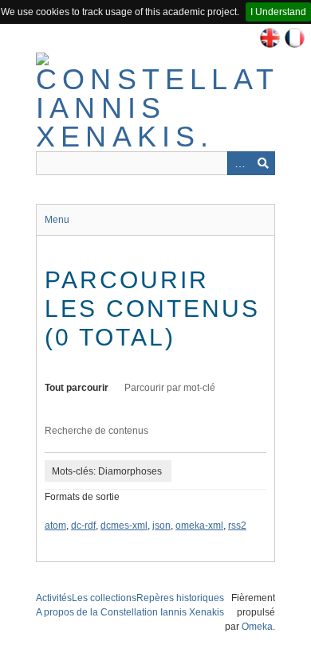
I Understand (278, 12)
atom (55, 525)
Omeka (257, 626)
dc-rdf (83, 525)
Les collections (104, 598)
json (161, 525)
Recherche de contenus (96, 430)
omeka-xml (199, 525)
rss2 (237, 525)
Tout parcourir (76, 387)
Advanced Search (239, 163)
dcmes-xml (124, 525)
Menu (57, 219)
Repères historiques (180, 598)
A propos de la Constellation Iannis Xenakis (130, 612)
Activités (54, 598)
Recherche (263, 163)
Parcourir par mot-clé (169, 387)
